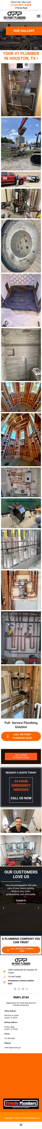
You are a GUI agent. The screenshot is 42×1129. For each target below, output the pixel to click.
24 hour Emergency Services (21, 790)
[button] (39, 16)
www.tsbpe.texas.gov (12, 1047)
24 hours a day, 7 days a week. (21, 2)
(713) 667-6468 (21, 5)
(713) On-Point (21, 8)
